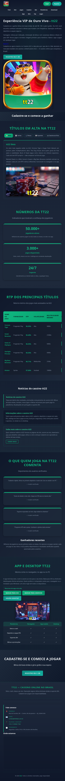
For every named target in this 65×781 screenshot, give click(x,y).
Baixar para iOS (12, 593)
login (41, 14)
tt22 (9, 10)
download (54, 10)
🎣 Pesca (28, 135)
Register (56, 4)
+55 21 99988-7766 (15, 724)
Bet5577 (5, 44)
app (23, 14)
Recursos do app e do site (13, 588)
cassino (29, 10)
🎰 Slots (8, 135)
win (29, 14)
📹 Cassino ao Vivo (53, 135)
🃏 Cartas (18, 135)
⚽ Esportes (39, 135)
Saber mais (12, 442)
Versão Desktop (12, 598)
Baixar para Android (33, 593)
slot (15, 10)
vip (35, 14)
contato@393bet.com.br (16, 719)
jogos (21, 10)
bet (36, 10)
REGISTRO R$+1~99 (13, 57)
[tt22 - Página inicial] (6, 3)
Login (47, 4)
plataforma (44, 10)
